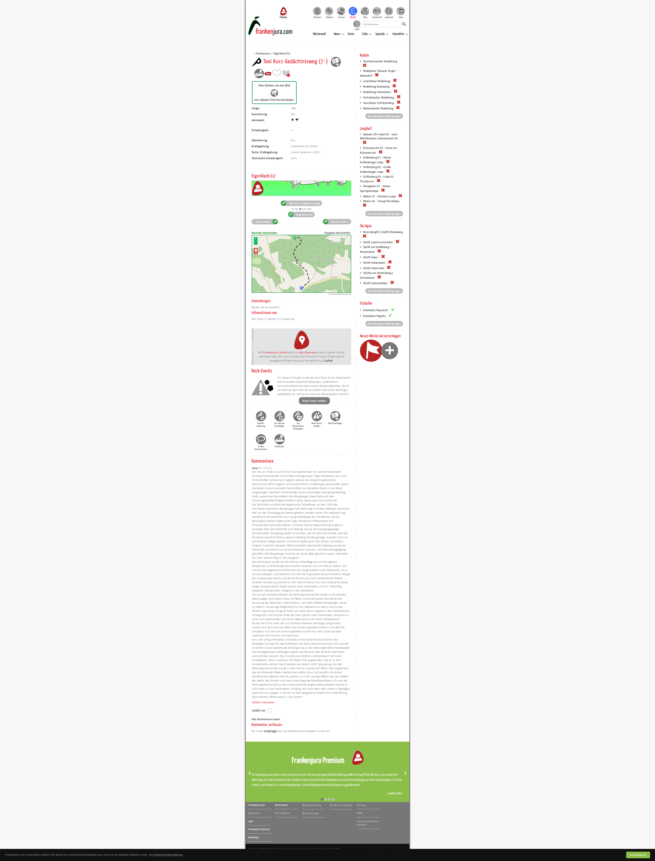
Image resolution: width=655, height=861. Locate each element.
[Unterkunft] (377, 11)
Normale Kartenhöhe (264, 233)
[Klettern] (329, 11)
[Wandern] (317, 11)
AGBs (359, 813)
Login (250, 821)
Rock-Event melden (314, 401)
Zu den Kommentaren (260, 448)
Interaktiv (398, 34)
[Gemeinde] (388, 11)
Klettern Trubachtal (342, 805)
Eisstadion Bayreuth (375, 310)
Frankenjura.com (256, 805)
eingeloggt (270, 731)
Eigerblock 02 (282, 53)
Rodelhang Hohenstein (377, 92)
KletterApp (253, 837)
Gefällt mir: (259, 710)
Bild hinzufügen (335, 423)
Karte (351, 34)
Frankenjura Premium (259, 829)
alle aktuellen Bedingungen (384, 116)
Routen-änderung (261, 425)
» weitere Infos (394, 793)
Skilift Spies (371, 257)
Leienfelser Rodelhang (376, 81)
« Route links (262, 222)
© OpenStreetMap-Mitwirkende (339, 294)
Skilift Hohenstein (374, 263)
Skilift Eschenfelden (375, 283)
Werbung (361, 805)
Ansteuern (279, 446)
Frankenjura (263, 53)
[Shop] (400, 11)
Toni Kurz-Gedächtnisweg (304, 203)
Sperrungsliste (282, 813)
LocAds (328, 360)
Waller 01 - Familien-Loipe (379, 196)
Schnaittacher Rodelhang (378, 97)
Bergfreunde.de (313, 805)
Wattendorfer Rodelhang (378, 108)
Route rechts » (340, 222)
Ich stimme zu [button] (638, 854)
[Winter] (353, 11)
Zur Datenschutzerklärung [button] (166, 854)
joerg (255, 468)
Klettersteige (312, 813)
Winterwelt (319, 34)
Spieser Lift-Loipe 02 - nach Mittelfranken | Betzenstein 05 (379, 136)
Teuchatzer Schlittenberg (378, 103)
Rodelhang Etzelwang (376, 86)
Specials (380, 34)
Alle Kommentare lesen (266, 719)
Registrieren (254, 813)
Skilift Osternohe (373, 268)
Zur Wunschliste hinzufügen (298, 426)
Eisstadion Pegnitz (374, 316)
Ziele (365, 34)
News (337, 34)
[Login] (356, 26)
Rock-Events (281, 805)
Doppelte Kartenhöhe (337, 233)
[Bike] (365, 11)
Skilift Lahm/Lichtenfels (378, 242)
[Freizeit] (341, 11)
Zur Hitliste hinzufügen (279, 425)
